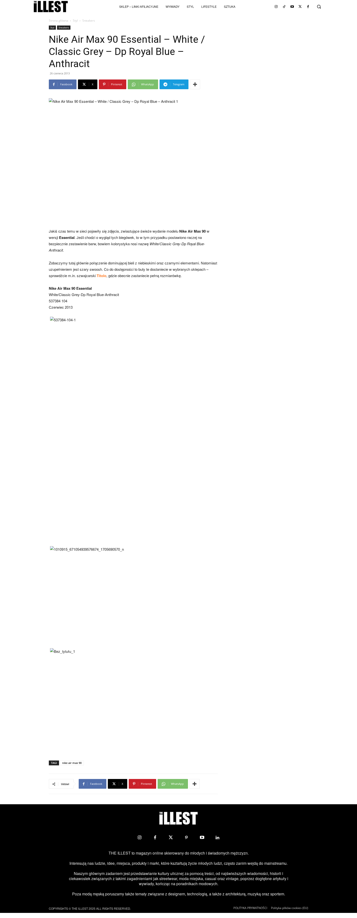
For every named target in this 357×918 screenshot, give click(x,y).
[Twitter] (300, 6)
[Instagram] (276, 6)
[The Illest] (51, 6)
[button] (318, 6)
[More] (195, 84)
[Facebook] (308, 6)
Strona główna (58, 20)
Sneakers (64, 27)
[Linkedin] (218, 837)
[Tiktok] (284, 6)
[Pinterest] (186, 837)
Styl (75, 20)
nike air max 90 (72, 763)
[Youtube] (292, 6)
